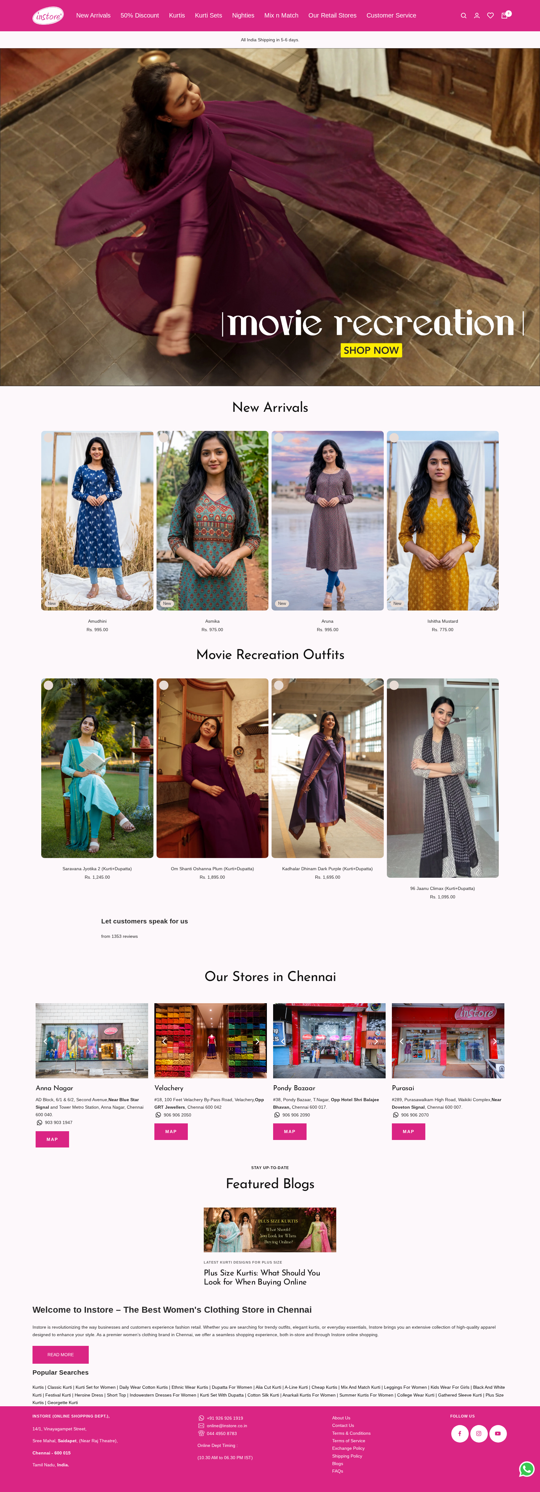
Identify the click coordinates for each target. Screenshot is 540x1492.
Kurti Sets (208, 15)
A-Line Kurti (296, 1387)
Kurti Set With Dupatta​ (222, 1394)
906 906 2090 (296, 1114)
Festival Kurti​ (58, 1394)
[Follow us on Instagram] (479, 1433)
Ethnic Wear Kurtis (190, 1387)
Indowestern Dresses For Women (163, 1394)
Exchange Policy (348, 1448)
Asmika (212, 621)
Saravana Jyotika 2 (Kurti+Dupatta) (97, 868)
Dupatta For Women (232, 1387)
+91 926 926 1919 (225, 1418)
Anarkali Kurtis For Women (309, 1394)
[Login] (477, 15)
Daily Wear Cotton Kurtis (143, 1387)
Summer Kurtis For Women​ (366, 1394)
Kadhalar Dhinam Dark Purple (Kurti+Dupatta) (327, 868)
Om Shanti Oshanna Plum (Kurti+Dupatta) (212, 868)
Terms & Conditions (351, 1433)
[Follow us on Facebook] (459, 1433)
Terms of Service (348, 1440)
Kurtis (177, 15)
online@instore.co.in (227, 1425)
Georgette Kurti (63, 1402)
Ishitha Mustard (443, 621)
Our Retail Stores (332, 15)
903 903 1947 (58, 1122)
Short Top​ (116, 1394)
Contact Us (343, 1425)
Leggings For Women (405, 1387)
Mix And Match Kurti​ (360, 1387)
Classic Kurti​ (60, 1387)
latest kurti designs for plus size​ (243, 1262)
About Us (341, 1417)
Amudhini (97, 621)
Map (52, 1139)
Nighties (243, 15)
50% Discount (140, 15)
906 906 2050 (177, 1114)
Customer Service (391, 15)
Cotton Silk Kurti (263, 1394)
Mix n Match (281, 15)
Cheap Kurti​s (324, 1387)
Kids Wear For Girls (450, 1387)
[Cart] (504, 15)
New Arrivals (93, 15)
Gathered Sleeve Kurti (460, 1394)
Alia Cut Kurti (268, 1387)
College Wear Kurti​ (415, 1394)
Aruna (327, 621)
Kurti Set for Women (96, 1387)
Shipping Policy (347, 1456)
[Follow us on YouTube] (498, 1433)
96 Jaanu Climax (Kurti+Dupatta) (442, 888)
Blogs (337, 1463)
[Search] (464, 15)
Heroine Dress (89, 1394)
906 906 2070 (415, 1114)
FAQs (337, 1471)
